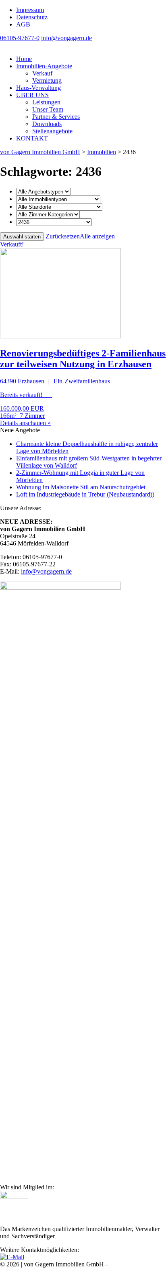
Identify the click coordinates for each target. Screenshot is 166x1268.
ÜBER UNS (32, 95)
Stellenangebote (52, 131)
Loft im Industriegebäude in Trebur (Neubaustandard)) (85, 494)
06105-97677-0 (19, 38)
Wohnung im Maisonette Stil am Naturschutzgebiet (80, 487)
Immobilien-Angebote (44, 66)
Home (24, 58)
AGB (23, 24)
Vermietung (47, 80)
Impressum (30, 9)
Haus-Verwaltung (38, 87)
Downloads (47, 123)
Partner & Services (56, 116)
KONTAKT (32, 138)
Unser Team (47, 109)
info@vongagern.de (66, 38)
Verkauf (42, 73)
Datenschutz (32, 17)
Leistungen (46, 102)
